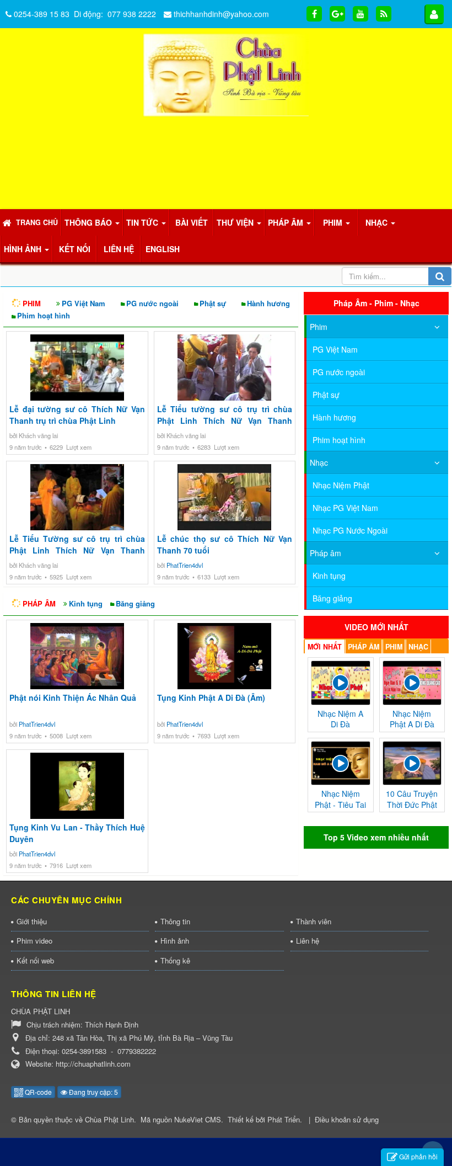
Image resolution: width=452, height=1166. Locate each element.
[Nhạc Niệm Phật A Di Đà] (412, 455)
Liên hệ (307, 940)
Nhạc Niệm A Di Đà (340, 493)
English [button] (163, 248)
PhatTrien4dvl (184, 565)
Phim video (34, 940)
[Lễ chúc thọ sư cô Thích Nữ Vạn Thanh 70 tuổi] (225, 497)
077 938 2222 (131, 13)
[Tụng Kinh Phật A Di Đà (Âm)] (225, 656)
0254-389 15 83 (41, 13)
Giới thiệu (32, 921)
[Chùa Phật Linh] (226, 73)
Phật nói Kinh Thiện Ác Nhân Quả (72, 697)
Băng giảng (135, 603)
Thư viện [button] (236, 222)
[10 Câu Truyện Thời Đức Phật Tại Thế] (412, 535)
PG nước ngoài (152, 303)
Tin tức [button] (143, 222)
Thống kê (175, 960)
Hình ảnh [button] (24, 248)
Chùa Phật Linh (109, 1119)
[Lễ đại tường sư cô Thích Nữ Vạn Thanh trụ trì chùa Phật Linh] (77, 367)
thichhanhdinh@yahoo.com (221, 13)
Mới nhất (325, 420)
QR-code (37, 1091)
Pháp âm (325, 371)
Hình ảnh (174, 940)
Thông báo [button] (89, 222)
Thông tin (175, 921)
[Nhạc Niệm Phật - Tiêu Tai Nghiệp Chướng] (340, 535)
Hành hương (268, 303)
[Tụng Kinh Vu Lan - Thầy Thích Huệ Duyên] (77, 786)
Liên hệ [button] (119, 248)
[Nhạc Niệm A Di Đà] (340, 455)
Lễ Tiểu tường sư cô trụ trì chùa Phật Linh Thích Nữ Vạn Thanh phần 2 (225, 420)
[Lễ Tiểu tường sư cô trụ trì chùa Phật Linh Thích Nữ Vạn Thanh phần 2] (225, 367)
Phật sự (213, 303)
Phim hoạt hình (43, 315)
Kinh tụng (86, 603)
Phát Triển (283, 1119)
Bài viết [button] (191, 222)
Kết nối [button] (74, 248)
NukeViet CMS (197, 1119)
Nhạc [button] (377, 222)
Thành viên (313, 921)
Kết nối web (35, 960)
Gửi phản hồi (418, 1156)
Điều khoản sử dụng (347, 1119)
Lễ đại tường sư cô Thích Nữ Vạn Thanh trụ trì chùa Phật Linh (77, 414)
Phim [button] (334, 222)
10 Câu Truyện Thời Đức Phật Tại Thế (412, 578)
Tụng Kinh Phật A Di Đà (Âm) (211, 697)
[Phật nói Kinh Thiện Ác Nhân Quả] (77, 656)
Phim (318, 326)
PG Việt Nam (83, 303)
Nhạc (319, 349)
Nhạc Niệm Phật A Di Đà (412, 493)
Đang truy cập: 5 (92, 1091)
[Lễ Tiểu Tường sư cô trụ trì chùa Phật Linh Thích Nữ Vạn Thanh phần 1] (77, 497)
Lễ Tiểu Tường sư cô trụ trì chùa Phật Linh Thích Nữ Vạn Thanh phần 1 (77, 550)
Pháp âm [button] (286, 222)
